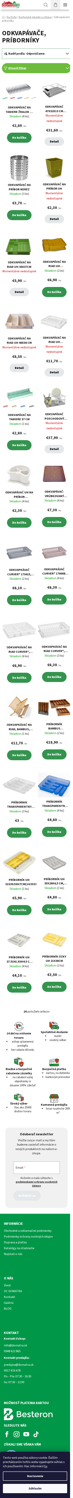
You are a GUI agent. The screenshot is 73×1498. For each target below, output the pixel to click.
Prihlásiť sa (26, 1196)
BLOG (7, 1308)
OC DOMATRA (13, 1291)
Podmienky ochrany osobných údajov (28, 1236)
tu (45, 1466)
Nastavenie (35, 1476)
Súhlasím (35, 1488)
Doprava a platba (15, 1242)
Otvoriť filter (17, 68)
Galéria (8, 1303)
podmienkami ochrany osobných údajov (36, 1184)
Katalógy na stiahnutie (19, 1248)
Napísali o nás (13, 1254)
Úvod (7, 1285)
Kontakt (9, 1297)
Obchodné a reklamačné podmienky (27, 1231)
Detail (54, 141)
